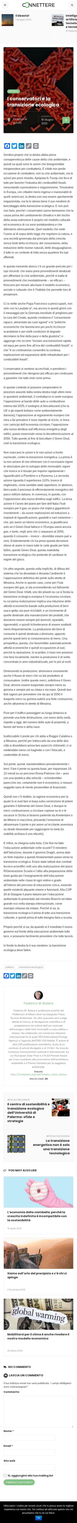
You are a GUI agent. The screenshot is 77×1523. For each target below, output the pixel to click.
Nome (9, 1431)
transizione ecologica (31, 967)
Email (8, 1446)
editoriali (13, 91)
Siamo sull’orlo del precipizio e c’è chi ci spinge (37, 1275)
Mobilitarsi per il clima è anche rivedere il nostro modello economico (38, 1336)
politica (10, 967)
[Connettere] (38, 5)
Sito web (9, 1461)
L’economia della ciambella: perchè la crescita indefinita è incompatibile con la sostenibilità (37, 1216)
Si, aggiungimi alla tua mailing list (30, 1475)
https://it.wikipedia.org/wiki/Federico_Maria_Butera (38, 1074)
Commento (11, 1392)
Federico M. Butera (20, 121)
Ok (38, 1518)
